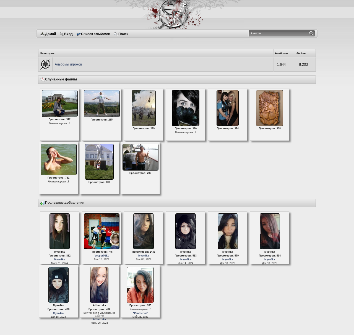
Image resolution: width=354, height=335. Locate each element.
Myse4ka (59, 259)
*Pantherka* (140, 313)
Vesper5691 (101, 255)
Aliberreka (99, 319)
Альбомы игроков (68, 64)
